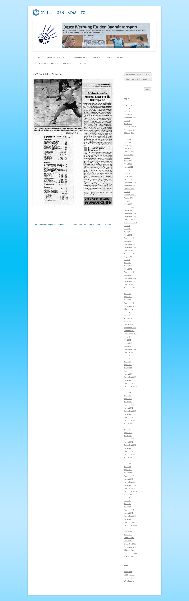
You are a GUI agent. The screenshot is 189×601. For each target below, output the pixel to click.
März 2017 (128, 300)
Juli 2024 (127, 136)
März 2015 (128, 343)
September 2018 (130, 253)
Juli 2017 (127, 290)
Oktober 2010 (129, 488)
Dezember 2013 (130, 377)
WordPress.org (129, 581)
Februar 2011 (129, 476)
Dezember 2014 (130, 349)
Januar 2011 (128, 479)
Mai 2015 (127, 340)
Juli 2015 (127, 337)
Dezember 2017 (130, 278)
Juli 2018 (127, 259)
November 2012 (130, 414)
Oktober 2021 (129, 188)
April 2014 (128, 365)
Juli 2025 (127, 120)
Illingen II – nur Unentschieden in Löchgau (93, 224)
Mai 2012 (127, 429)
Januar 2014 (128, 374)
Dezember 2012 (130, 411)
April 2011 (128, 470)
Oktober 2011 (129, 451)
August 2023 (128, 154)
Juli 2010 (127, 497)
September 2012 (130, 420)
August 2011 (128, 457)
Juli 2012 (127, 426)
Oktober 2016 (129, 309)
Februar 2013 (129, 405)
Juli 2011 (127, 460)
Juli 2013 (127, 389)
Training (96, 57)
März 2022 (128, 176)
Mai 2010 (127, 504)
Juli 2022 (127, 170)
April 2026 (128, 114)
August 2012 (128, 423)
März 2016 (128, 321)
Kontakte (67, 63)
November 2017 (130, 281)
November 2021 (130, 185)
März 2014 (128, 368)
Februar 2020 (129, 207)
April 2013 (128, 398)
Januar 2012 (128, 442)
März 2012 (128, 436)
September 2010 (130, 491)
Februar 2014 (129, 371)
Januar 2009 (128, 541)
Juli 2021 (127, 192)
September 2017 (130, 287)
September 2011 (130, 454)
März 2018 (128, 269)
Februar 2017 (129, 303)
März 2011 (128, 473)
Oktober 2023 (129, 151)
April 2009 (128, 531)
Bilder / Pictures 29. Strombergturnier (138, 79)
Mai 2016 (127, 315)
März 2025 (128, 124)
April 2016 (128, 318)
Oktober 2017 (129, 284)
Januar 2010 (128, 513)
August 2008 (128, 556)
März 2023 (128, 164)
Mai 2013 (127, 395)
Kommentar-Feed (131, 578)
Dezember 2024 (130, 127)
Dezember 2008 (130, 544)
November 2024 (130, 130)
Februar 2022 (129, 179)
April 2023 (128, 161)
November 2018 (130, 247)
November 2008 (130, 547)
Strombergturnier (79, 57)
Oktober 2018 (129, 250)
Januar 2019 (128, 241)
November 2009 (130, 519)
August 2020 (128, 198)
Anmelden (128, 571)
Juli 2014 (127, 355)
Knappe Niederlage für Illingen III (48, 224)
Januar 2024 (128, 148)
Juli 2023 (127, 158)
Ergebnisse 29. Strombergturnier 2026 (138, 74)
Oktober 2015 (129, 331)
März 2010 (128, 507)
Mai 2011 (127, 466)
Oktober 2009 (129, 522)
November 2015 (130, 327)
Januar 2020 (128, 210)
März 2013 (128, 402)
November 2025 (130, 117)
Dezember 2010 (130, 482)
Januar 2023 (128, 167)
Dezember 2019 (130, 213)
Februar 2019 (129, 238)
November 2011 (130, 448)
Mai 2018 (127, 263)
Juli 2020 (127, 201)
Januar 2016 (128, 324)
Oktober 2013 (129, 383)
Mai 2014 (127, 361)
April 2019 (128, 232)
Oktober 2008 (129, 550)
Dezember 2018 (130, 244)
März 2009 (128, 534)
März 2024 (128, 145)
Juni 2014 (127, 358)
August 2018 (128, 256)
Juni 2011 (127, 463)
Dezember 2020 (130, 195)
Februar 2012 (129, 439)
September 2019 (130, 222)
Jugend (109, 57)
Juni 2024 (127, 139)
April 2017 (128, 297)
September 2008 (130, 553)
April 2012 (128, 432)
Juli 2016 (127, 312)
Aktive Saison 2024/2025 (56, 57)
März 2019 (128, 235)
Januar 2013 (128, 408)
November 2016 (130, 306)
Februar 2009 (129, 538)
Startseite (37, 57)
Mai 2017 (127, 293)
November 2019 (130, 216)
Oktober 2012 (129, 417)
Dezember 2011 (130, 445)
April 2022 (128, 173)
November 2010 (130, 485)
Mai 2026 (127, 111)
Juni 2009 (127, 528)
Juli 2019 (127, 225)
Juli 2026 (127, 108)
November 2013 (130, 380)
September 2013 (130, 386)
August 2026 (128, 105)
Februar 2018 (129, 272)
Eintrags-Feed (129, 575)
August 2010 (128, 494)
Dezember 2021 (130, 182)
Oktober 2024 (129, 133)
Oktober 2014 (129, 352)
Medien (120, 57)
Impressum (81, 63)
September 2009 (130, 525)
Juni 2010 (127, 500)
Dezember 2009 (130, 516)
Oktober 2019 (129, 219)
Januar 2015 (128, 346)
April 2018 (128, 266)
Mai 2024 (127, 142)
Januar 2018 (128, 275)
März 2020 (128, 204)
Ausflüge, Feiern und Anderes (45, 63)
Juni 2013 (127, 392)
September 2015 (130, 334)
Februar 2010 (129, 510)
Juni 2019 (127, 229)
